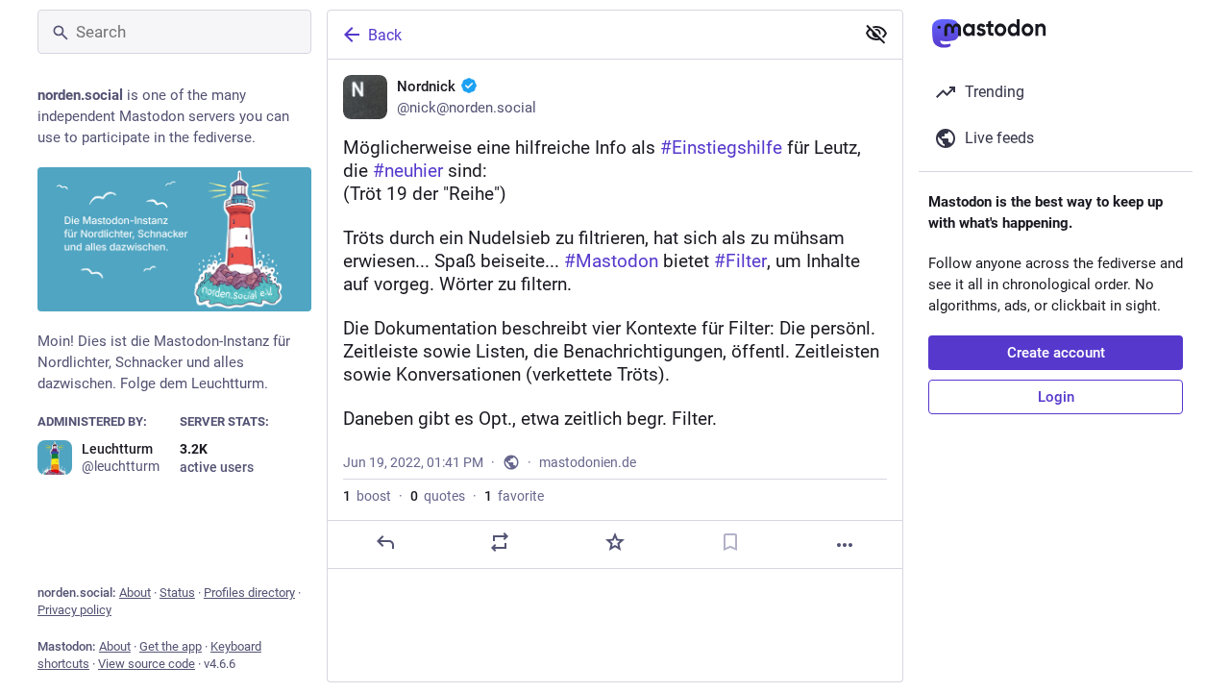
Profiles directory (249, 592)
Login (1056, 397)
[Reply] (385, 542)
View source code (146, 663)
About (135, 592)
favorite (514, 496)
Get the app (170, 646)
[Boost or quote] (499, 542)
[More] (844, 544)
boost (367, 496)
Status (177, 592)
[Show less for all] (876, 34)
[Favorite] (615, 542)
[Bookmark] (730, 542)
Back (385, 35)
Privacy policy (74, 610)
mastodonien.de (587, 462)
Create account (1056, 352)
